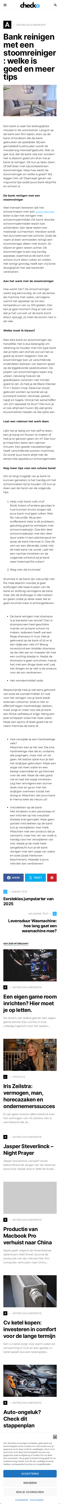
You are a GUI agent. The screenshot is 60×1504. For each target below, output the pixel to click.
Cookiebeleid (21, 1499)
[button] (55, 1436)
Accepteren (30, 1473)
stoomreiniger (45, 211)
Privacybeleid (36, 1499)
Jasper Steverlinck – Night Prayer (28, 1149)
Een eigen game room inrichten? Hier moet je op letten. (30, 1003)
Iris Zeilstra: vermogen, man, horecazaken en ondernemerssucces (29, 1096)
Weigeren (30, 1482)
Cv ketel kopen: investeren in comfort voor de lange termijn (29, 1329)
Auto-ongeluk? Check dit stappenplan (22, 1419)
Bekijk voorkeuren (30, 1492)
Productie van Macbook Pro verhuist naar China (27, 1236)
